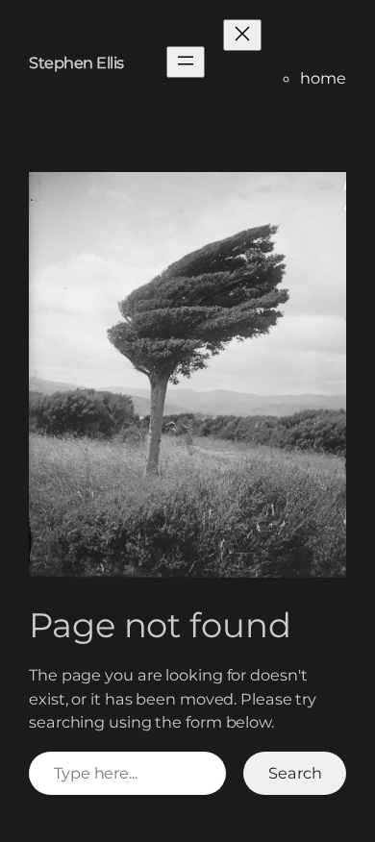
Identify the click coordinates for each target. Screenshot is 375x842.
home (323, 77)
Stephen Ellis (76, 62)
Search (294, 772)
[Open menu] (185, 62)
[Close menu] (242, 35)
